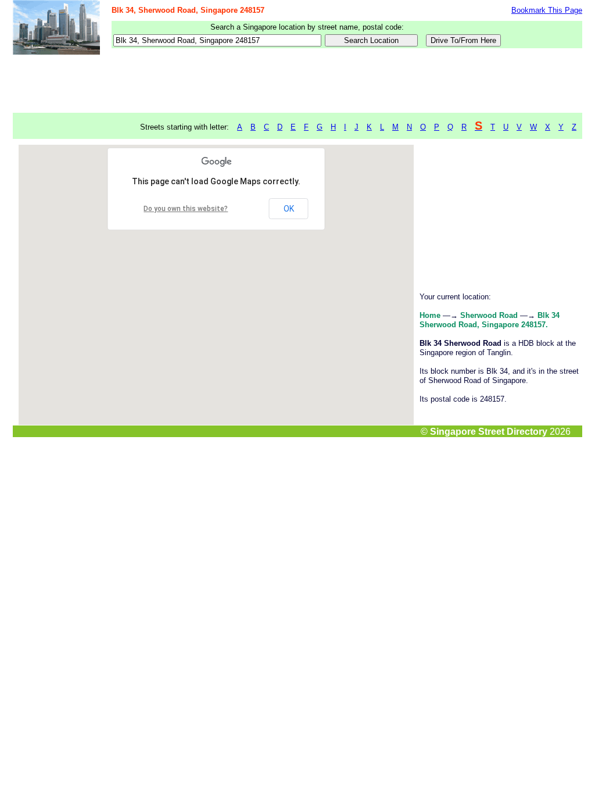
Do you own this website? (186, 209)
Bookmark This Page (546, 10)
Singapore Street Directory (488, 431)
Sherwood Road (489, 315)
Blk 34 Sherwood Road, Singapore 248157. (490, 320)
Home (430, 315)
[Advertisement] (297, 84)
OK (289, 208)
